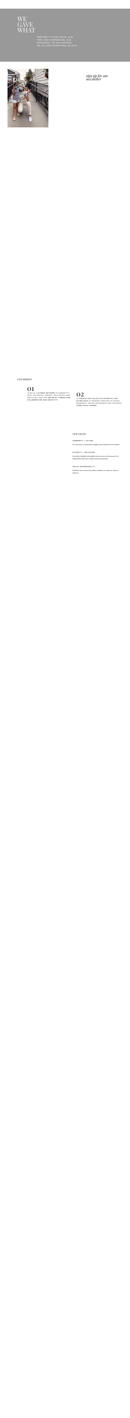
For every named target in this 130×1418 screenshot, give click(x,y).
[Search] (4, 4)
